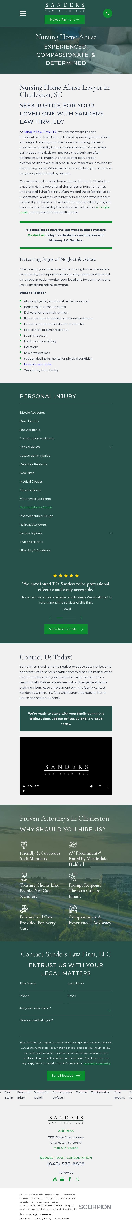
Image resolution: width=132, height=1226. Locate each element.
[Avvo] (55, 1179)
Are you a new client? (35, 1008)
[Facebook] (70, 1179)
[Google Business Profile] (62, 1179)
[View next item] (81, 617)
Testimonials (100, 1092)
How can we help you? (36, 1020)
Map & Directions (66, 1147)
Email (72, 995)
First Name (28, 983)
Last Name (76, 983)
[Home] (65, 7)
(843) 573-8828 (66, 1164)
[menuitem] (66, 412)
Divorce (81, 1092)
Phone (25, 995)
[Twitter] (77, 1179)
